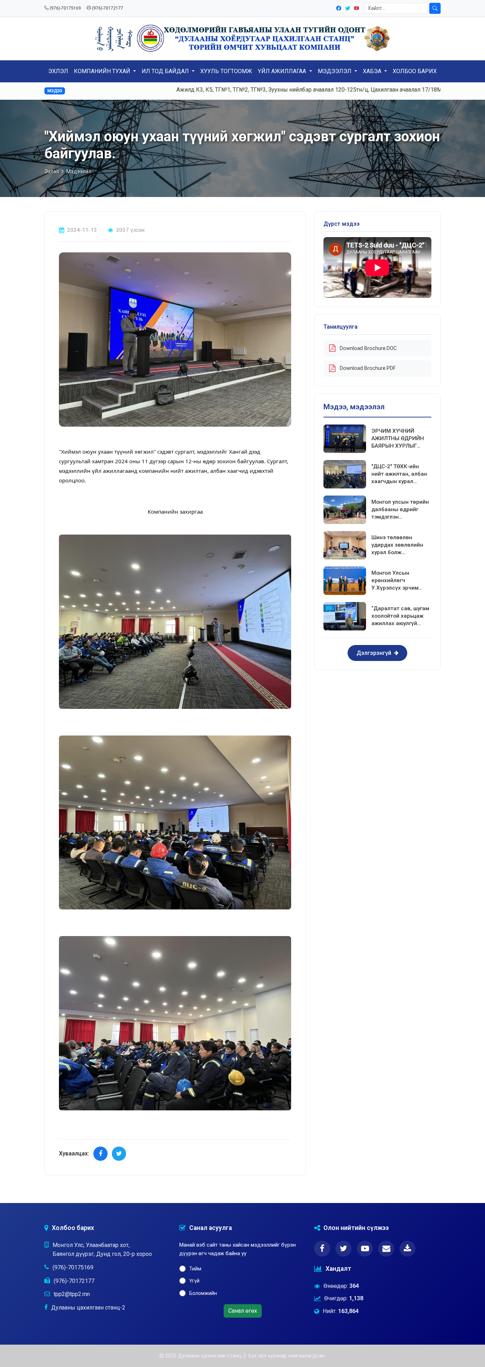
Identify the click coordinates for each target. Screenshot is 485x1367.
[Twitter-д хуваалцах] (119, 1154)
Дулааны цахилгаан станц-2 (88, 1307)
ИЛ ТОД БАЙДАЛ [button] (166, 71)
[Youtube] (356, 8)
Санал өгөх (242, 1310)
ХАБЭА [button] (373, 71)
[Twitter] (348, 8)
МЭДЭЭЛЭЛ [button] (335, 71)
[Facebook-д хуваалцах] (100, 1154)
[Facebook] (339, 8)
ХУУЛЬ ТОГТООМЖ (226, 71)
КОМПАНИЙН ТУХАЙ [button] (103, 71)
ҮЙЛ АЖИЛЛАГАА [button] (282, 71)
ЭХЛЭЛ (58, 71)
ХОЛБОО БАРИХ (415, 71)
